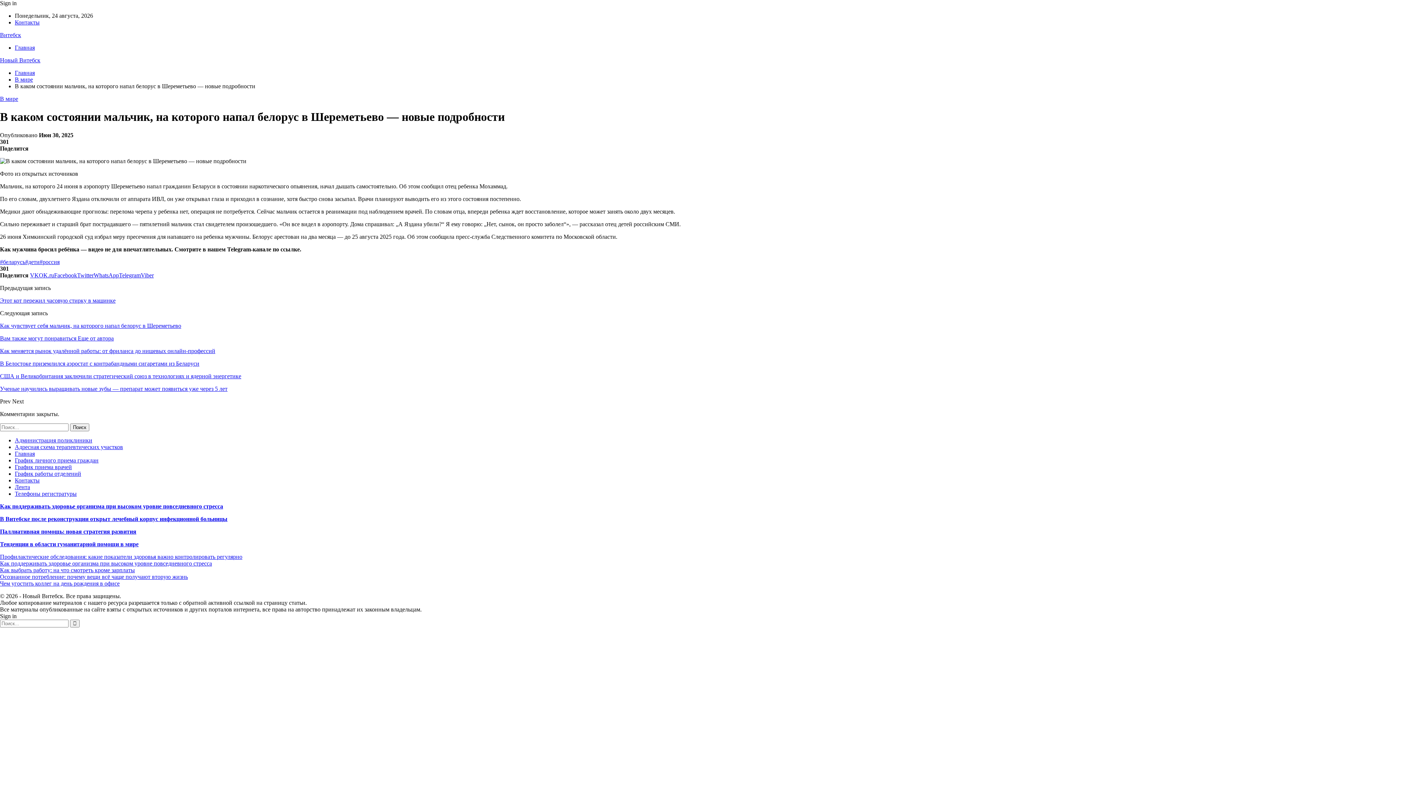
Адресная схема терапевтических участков (69, 447)
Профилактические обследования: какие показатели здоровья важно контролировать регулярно (121, 557)
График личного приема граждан (57, 460)
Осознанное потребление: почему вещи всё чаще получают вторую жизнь (94, 577)
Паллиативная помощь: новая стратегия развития (68, 531)
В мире (9, 99)
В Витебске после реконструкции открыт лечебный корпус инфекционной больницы (114, 519)
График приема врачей (43, 467)
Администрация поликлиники (53, 440)
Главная (25, 47)
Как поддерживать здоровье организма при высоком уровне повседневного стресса (111, 506)
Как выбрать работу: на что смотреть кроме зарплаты (67, 570)
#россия (50, 262)
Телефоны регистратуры (46, 494)
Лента (22, 487)
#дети (32, 262)
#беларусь (12, 262)
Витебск (10, 35)
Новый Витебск (20, 60)
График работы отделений (48, 474)
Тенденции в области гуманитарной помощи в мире (69, 544)
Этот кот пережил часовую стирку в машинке (58, 300)
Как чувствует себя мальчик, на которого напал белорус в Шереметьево (90, 326)
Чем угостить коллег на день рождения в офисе (60, 583)
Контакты (27, 22)
